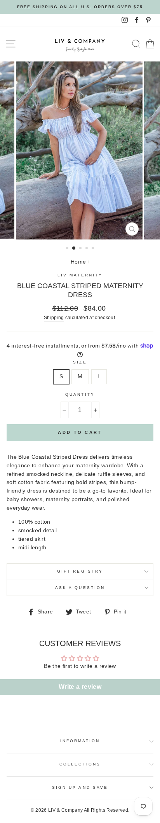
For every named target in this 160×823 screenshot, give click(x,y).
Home (78, 262)
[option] (80, 7)
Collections (80, 764)
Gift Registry (80, 571)
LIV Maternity (80, 275)
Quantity (79, 394)
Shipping (54, 317)
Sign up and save (80, 787)
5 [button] (94, 249)
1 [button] (68, 249)
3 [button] (81, 249)
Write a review (80, 686)
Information (80, 741)
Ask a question (80, 587)
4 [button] (87, 249)
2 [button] (74, 248)
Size (80, 362)
